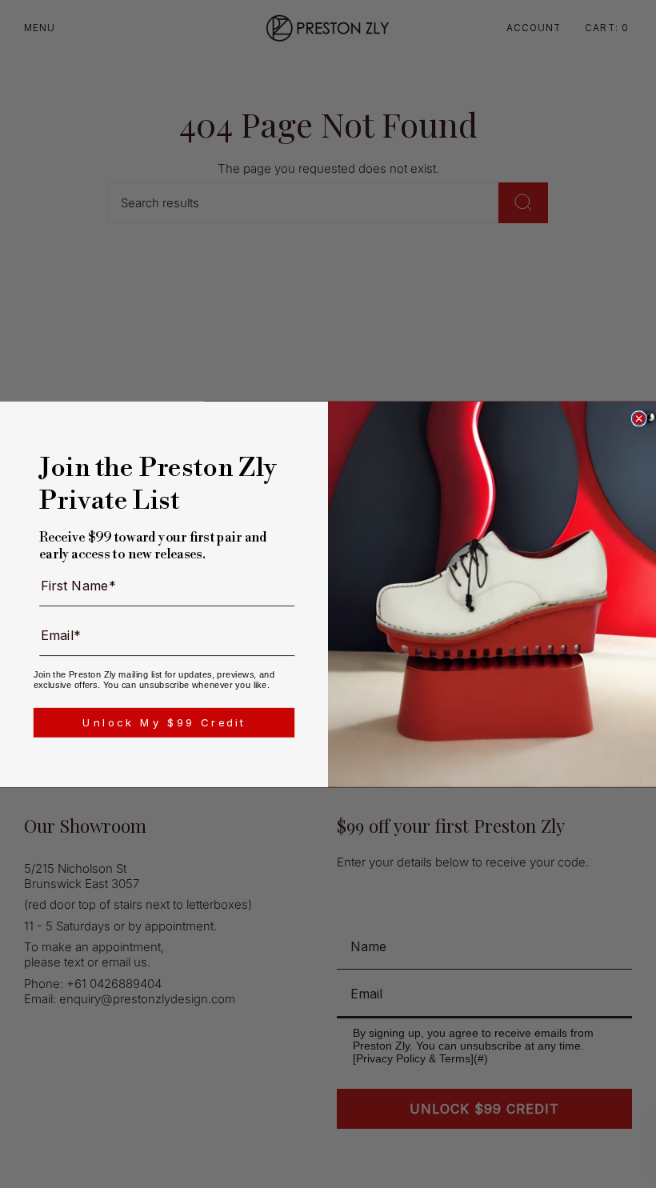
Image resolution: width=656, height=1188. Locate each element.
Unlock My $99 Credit (164, 721)
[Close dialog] (638, 418)
